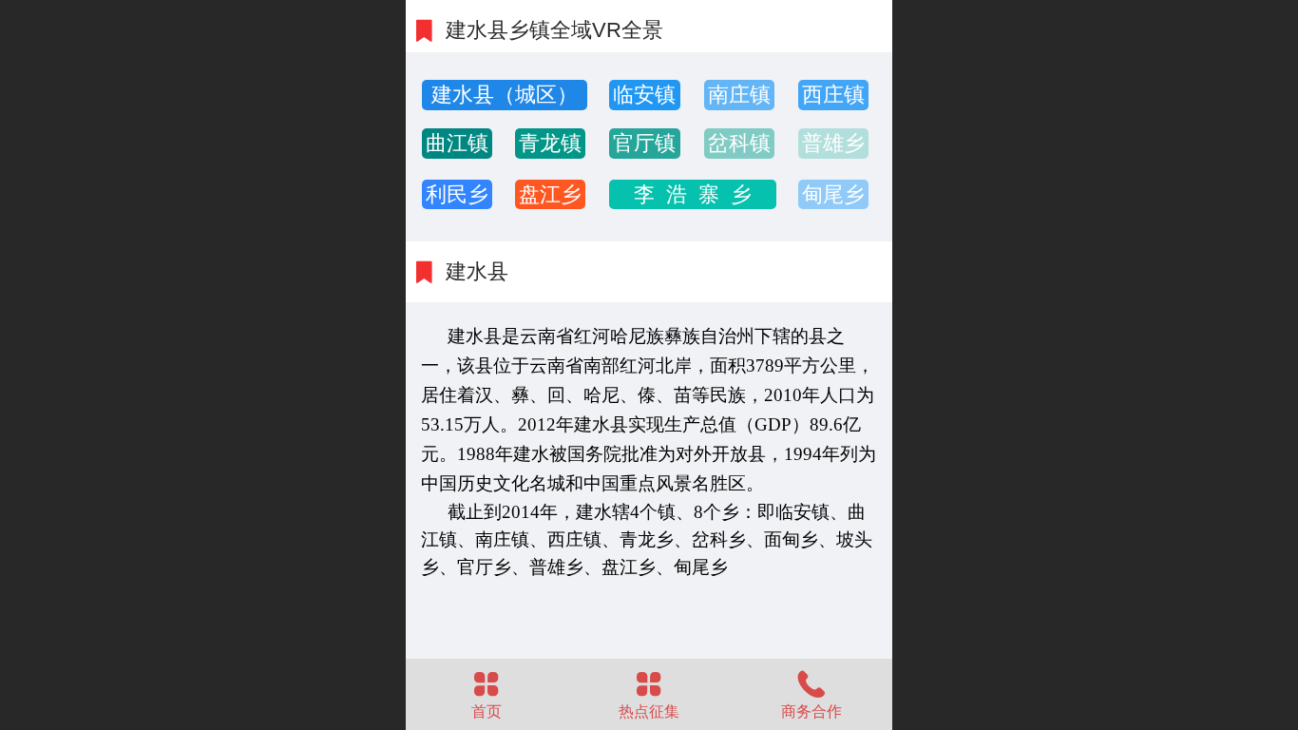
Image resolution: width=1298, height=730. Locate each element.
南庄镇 (739, 94)
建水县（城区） (504, 94)
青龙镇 (550, 143)
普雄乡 (833, 143)
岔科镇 (739, 143)
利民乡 (457, 194)
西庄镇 (833, 94)
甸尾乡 (833, 194)
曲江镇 (457, 143)
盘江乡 (550, 194)
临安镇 (644, 94)
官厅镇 (644, 143)
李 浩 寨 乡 (693, 194)
